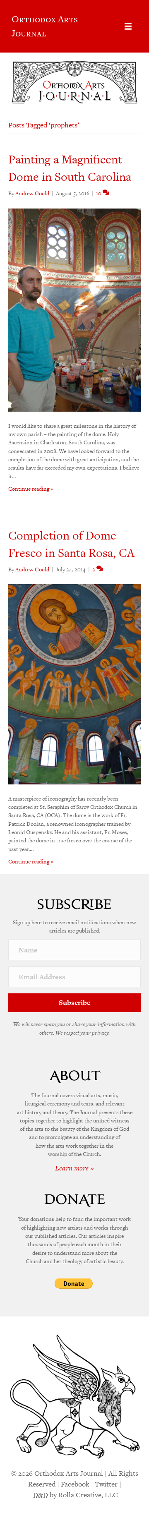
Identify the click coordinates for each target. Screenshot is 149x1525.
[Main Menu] (128, 26)
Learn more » (74, 1168)
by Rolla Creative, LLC (75, 1495)
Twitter (106, 1484)
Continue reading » (30, 489)
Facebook (75, 1484)
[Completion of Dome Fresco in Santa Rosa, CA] (74, 684)
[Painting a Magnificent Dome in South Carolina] (74, 309)
